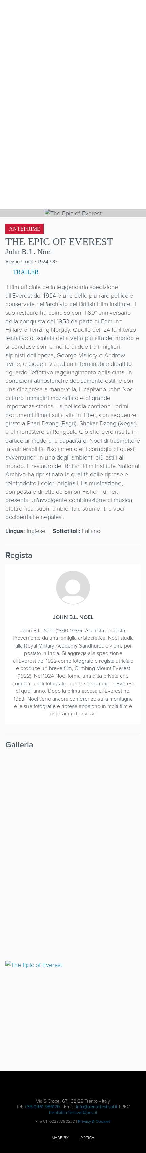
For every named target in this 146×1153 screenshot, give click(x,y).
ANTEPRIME (24, 229)
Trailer (25, 271)
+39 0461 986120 (42, 1106)
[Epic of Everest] (73, 905)
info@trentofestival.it (96, 1106)
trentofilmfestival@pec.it (73, 1112)
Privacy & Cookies (94, 1121)
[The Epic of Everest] (73, 801)
